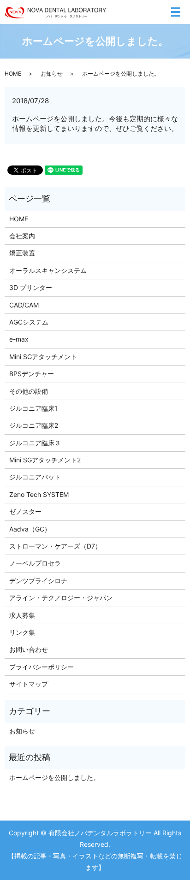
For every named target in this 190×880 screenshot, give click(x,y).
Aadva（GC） (30, 529)
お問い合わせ (28, 649)
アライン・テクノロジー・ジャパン (61, 598)
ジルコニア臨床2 (33, 425)
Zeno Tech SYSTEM (39, 494)
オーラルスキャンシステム (48, 270)
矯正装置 (22, 253)
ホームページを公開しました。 (54, 777)
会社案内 (22, 236)
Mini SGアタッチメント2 (45, 460)
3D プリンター (30, 287)
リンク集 (22, 632)
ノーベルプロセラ (35, 563)
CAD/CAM (24, 305)
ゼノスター (25, 511)
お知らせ (52, 73)
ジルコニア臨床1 (33, 408)
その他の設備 (28, 391)
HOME (13, 73)
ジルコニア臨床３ (35, 443)
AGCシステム (28, 322)
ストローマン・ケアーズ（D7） (55, 546)
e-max (19, 339)
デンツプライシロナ (38, 581)
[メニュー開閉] (175, 12)
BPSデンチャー (31, 374)
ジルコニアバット (35, 477)
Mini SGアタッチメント (43, 356)
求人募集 (22, 615)
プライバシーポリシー (41, 667)
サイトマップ (28, 684)
